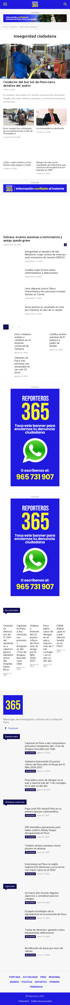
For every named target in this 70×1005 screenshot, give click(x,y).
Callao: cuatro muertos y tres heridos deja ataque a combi (17, 163)
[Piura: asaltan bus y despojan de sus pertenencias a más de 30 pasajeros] (18, 117)
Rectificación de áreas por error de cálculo (44, 950)
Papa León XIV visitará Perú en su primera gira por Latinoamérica (43, 810)
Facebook (13, 728)
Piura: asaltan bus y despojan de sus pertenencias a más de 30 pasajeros (18, 131)
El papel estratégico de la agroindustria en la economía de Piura (45, 913)
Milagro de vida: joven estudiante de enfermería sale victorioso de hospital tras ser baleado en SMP (51, 166)
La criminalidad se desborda (50, 128)
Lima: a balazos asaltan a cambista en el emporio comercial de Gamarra (22, 341)
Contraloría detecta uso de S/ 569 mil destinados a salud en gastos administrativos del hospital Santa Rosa (8, 647)
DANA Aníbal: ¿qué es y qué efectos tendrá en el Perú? (61, 636)
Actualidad (30, 753)
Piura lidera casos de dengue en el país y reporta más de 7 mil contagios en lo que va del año (48, 643)
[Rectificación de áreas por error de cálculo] (12, 954)
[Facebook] (5, 728)
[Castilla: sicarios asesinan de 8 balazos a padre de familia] (42, 336)
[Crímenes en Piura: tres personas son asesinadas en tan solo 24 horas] (7, 359)
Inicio (5, 27)
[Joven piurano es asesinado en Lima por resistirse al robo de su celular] (12, 313)
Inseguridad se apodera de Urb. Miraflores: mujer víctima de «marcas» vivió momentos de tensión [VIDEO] (45, 254)
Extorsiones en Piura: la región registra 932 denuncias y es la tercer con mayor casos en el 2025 (45, 867)
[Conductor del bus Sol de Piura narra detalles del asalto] (35, 61)
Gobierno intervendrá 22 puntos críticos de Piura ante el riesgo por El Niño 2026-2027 (34, 643)
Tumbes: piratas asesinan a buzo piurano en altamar (43, 847)
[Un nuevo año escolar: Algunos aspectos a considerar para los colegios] (12, 899)
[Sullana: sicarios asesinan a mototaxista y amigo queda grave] (35, 216)
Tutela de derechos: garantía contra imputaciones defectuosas (44, 931)
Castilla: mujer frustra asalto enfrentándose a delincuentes (41, 271)
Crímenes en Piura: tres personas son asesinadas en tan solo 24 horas (22, 365)
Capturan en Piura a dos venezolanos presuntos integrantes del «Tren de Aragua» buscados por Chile (22, 644)
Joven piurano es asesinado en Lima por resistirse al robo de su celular (44, 308)
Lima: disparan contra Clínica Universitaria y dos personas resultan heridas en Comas (45, 291)
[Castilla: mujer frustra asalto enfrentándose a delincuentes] (12, 276)
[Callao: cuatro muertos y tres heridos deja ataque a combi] (18, 151)
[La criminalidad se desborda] (51, 117)
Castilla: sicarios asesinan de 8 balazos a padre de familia (58, 340)
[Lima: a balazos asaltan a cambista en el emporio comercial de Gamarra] (7, 336)
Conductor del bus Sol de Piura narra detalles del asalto (29, 83)
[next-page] (19, 327)
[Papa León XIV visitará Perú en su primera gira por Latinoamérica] (12, 815)
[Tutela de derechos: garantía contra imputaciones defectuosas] (12, 936)
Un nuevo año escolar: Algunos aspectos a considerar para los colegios (42, 895)
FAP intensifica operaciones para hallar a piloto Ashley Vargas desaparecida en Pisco (42, 830)
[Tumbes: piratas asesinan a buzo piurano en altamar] (12, 851)
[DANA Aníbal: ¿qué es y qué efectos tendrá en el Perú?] (62, 618)
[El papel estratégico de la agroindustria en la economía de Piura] (12, 917)
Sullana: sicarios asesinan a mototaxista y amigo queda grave (32, 238)
